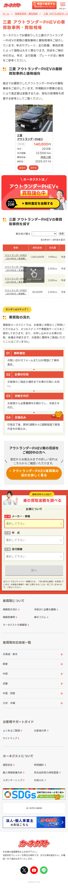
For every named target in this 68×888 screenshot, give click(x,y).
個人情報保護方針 (12, 772)
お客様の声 (40, 730)
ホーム (6, 13)
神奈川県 (45, 157)
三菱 (19, 135)
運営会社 (8, 764)
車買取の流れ (10, 609)
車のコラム (40, 617)
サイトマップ (10, 738)
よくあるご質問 (11, 730)
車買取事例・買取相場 (26, 13)
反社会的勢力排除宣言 (46, 772)
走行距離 (17, 549)
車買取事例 (9, 617)
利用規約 (39, 764)
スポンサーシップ (12, 780)
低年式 (34, 168)
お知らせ (39, 780)
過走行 (22, 168)
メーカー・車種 (21, 516)
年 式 (16, 532)
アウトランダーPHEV (30, 139)
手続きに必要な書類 (45, 609)
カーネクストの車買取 (15, 624)
